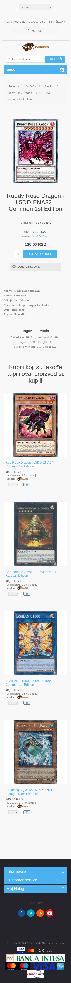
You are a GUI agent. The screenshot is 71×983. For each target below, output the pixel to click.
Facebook (21, 913)
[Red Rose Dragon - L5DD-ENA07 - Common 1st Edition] (35, 425)
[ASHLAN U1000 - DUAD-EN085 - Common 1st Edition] (35, 643)
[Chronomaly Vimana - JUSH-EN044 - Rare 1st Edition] (35, 534)
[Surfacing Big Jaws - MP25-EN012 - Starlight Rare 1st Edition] (35, 752)
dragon (22, 342)
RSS (40, 913)
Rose (48, 346)
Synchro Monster (24, 346)
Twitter (31, 913)
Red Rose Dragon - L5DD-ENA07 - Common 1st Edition (30, 464)
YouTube (49, 913)
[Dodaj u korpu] (26, 484)
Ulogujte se (37, 21)
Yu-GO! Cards (41, 236)
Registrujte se (15, 21)
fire (40, 342)
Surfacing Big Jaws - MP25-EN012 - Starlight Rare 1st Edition (31, 791)
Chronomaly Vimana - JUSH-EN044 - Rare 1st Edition (32, 573)
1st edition (17, 337)
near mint (43, 337)
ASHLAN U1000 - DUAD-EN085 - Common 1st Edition (29, 682)
